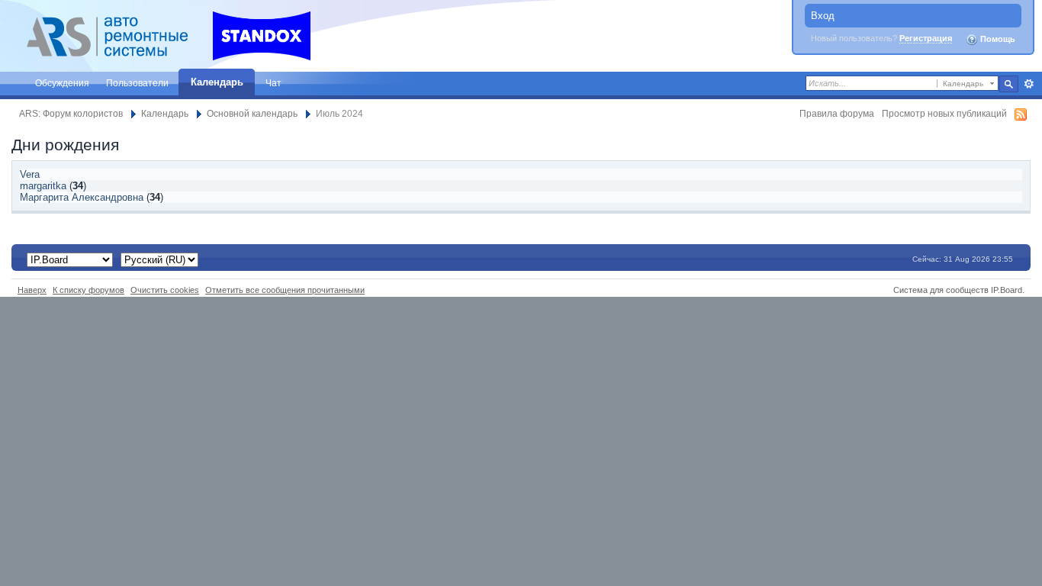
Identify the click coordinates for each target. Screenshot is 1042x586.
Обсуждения (62, 83)
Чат (273, 83)
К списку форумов (88, 290)
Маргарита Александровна (81, 197)
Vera (30, 174)
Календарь (217, 82)
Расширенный (1028, 84)
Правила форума (836, 113)
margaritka (43, 186)
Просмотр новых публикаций (944, 113)
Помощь (996, 38)
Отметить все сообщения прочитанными (285, 290)
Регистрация (925, 38)
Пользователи (137, 83)
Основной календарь (252, 113)
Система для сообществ (941, 290)
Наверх (32, 290)
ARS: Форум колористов (71, 113)
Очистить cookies (164, 290)
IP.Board (1006, 290)
